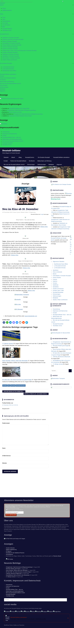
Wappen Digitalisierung (11, 549)
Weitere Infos (44, 226)
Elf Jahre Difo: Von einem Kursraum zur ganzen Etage (18, 571)
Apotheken (55, 270)
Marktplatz (2, 89)
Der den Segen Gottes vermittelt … (14, 392)
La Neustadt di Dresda (8, 68)
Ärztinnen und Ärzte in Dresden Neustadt (12, 39)
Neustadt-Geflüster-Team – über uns (11, 137)
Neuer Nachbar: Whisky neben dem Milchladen (17, 570)
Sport (3, 19)
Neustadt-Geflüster (11, 150)
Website (4, 463)
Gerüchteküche (6, 21)
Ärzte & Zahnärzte (57, 272)
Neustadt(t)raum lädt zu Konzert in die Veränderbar (17, 575)
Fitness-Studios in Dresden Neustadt (11, 45)
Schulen (55, 283)
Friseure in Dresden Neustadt (9, 46)
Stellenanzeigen (4, 87)
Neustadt (13, 385)
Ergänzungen (6, 423)
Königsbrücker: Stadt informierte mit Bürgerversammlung (21, 110)
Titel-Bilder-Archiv (6, 30)
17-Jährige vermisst (58, 364)
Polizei (4, 8)
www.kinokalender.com (31, 316)
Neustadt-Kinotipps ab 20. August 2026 (19, 108)
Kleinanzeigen (3, 85)
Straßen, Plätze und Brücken (9, 59)
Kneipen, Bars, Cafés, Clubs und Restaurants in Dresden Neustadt (19, 50)
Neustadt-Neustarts (20, 385)
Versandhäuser (9, 554)
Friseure (55, 279)
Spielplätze (56, 286)
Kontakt (2, 76)
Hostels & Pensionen (58, 288)
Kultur (3, 17)
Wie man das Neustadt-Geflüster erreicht (10, 83)
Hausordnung (5, 131)
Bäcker (54, 273)
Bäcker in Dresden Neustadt (9, 41)
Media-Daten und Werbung (7, 81)
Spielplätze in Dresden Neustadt (10, 56)
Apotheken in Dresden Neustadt (10, 37)
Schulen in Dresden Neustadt (9, 52)
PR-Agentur (8, 551)
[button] (4, 322)
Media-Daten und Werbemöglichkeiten (12, 139)
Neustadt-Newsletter (7, 143)
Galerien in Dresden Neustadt (10, 48)
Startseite (2, 3)
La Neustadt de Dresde (8, 67)
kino (9, 385)
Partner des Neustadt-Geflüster (8, 78)
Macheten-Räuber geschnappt (60, 345)
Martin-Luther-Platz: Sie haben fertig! (35, 394)
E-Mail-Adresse (6, 455)
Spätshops (55, 285)
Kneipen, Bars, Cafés (58, 290)
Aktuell (2, 5)
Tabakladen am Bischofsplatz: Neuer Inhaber (20, 115)
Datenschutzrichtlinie (10, 506)
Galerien (55, 281)
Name (3, 448)
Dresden (5, 385)
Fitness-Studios (57, 277)
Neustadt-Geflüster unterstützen (8, 74)
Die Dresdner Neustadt (6, 63)
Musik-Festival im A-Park (15, 112)
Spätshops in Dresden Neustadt (10, 54)
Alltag (1, 14)
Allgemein (2, 90)
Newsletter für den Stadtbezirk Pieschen (15, 552)
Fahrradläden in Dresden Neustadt (11, 43)
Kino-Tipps (5, 23)
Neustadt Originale (7, 28)
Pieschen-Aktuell (57, 556)
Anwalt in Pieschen (10, 547)
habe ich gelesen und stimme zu (15, 509)
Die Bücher (3, 79)
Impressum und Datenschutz (9, 133)
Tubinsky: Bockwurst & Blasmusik (61, 356)
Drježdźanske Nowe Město (9, 70)
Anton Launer (16, 212)
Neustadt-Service (4, 34)
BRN (3, 26)
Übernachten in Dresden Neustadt (11, 58)
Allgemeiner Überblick (58, 261)
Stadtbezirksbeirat (7, 10)
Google (41, 214)
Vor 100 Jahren (6, 25)
